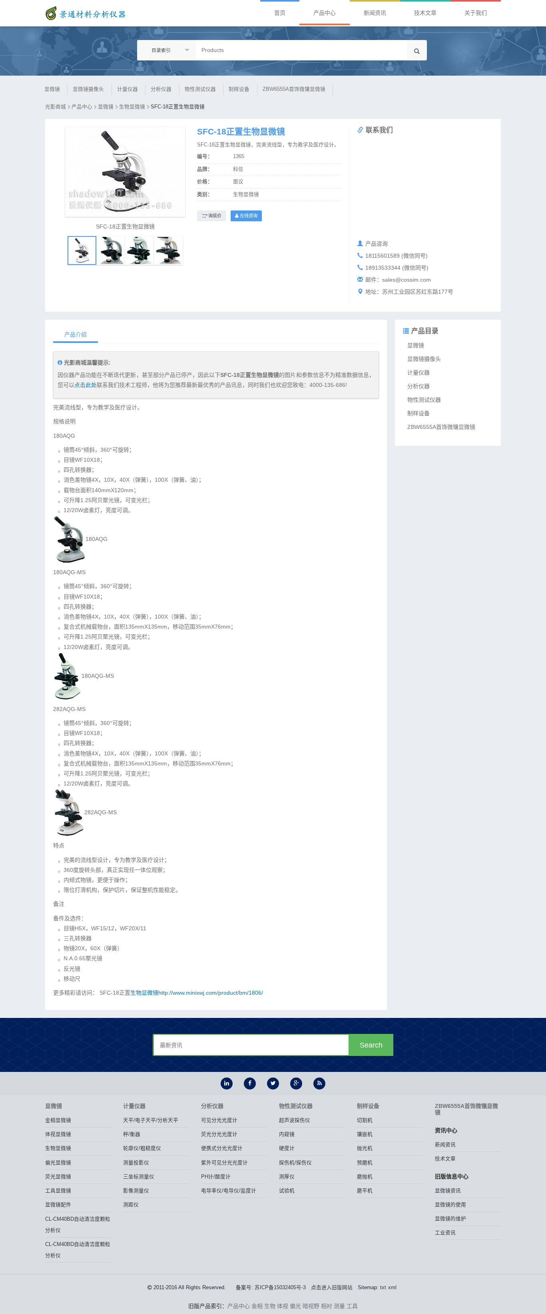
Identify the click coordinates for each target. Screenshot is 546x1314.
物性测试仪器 (200, 89)
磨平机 (365, 1191)
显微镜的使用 (450, 1205)
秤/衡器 (131, 1134)
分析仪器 (161, 89)
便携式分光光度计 (222, 1148)
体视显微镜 (58, 1134)
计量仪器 (127, 89)
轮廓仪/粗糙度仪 (142, 1148)
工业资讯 (445, 1233)
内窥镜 (287, 1134)
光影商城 (55, 107)
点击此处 (85, 385)
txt (383, 1287)
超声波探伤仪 (294, 1120)
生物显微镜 (132, 107)
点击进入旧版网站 (332, 1287)
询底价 (214, 215)
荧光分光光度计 (219, 1134)
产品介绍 (75, 334)
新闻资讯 (375, 13)
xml (392, 1287)
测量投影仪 (136, 1163)
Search (371, 1045)
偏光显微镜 (58, 1163)
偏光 (295, 1306)
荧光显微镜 (58, 1177)
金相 (257, 1306)
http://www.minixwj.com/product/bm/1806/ (210, 993)
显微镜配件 (58, 1205)
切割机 (365, 1120)
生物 (269, 1306)
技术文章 (425, 13)
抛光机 (365, 1148)
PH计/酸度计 (216, 1177)
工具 (352, 1306)
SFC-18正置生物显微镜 (178, 107)
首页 (279, 13)
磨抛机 (365, 1177)
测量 (339, 1306)
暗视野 (311, 1306)
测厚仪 (287, 1177)
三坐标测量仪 (138, 1177)
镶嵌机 (365, 1134)
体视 (282, 1306)
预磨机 (365, 1163)
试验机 (287, 1191)
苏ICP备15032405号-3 (280, 1287)
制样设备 (239, 89)
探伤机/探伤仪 (295, 1163)
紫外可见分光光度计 (224, 1163)
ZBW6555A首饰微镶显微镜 (294, 89)
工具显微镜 (58, 1191)
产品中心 (324, 13)
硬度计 (287, 1148)
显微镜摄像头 (88, 89)
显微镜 (52, 89)
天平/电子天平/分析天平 (150, 1120)
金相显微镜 (58, 1120)
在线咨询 (248, 215)
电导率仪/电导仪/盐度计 (228, 1191)
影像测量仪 (136, 1191)
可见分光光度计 (219, 1120)
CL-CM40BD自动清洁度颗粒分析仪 (77, 1224)
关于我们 (475, 13)
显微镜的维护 (450, 1219)
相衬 (326, 1306)
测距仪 (131, 1205)
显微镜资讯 (448, 1191)
